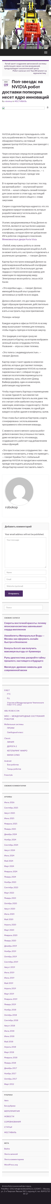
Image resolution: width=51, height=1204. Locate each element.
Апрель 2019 (10, 988)
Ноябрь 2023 (10, 882)
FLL (8, 698)
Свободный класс (15, 732)
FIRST (7, 690)
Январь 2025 (10, 829)
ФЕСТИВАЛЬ (21, 101)
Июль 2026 (9, 802)
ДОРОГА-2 (12, 746)
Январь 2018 (10, 1063)
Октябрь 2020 (10, 903)
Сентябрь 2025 (11, 807)
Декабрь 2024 (10, 834)
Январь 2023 (10, 898)
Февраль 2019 (10, 999)
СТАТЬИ (8, 1127)
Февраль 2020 (10, 935)
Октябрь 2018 (10, 1015)
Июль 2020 (9, 914)
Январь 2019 (10, 1004)
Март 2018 (9, 1052)
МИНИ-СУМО (13, 755)
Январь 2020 (10, 940)
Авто (6, 1100)
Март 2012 (9, 1084)
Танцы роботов (14, 769)
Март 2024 (9, 866)
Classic (7, 738)
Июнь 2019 (9, 978)
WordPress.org (11, 1164)
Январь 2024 (10, 877)
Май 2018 (8, 1041)
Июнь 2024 (9, 855)
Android (7, 761)
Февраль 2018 (10, 1057)
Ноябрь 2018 (10, 1009)
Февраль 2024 (10, 871)
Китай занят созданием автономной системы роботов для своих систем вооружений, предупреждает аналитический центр (25, 66)
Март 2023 (9, 892)
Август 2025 (9, 813)
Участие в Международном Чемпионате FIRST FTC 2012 (25, 703)
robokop (8, 101)
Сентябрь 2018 (11, 1020)
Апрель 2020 (10, 924)
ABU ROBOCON (11, 711)
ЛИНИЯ (10, 742)
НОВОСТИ (9, 1116)
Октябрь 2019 (10, 956)
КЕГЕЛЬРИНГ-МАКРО (17, 750)
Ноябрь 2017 (10, 1073)
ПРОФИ (10, 728)
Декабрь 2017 (10, 1068)
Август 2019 (9, 967)
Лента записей (11, 1154)
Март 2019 (9, 993)
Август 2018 (9, 1025)
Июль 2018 (9, 1031)
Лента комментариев (14, 1159)
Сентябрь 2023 (11, 887)
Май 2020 (8, 919)
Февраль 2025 (10, 823)
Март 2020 (9, 930)
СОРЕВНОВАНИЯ (12, 1121)
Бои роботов (13, 764)
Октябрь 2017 (10, 1079)
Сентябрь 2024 (11, 845)
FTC (9, 694)
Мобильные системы (14, 724)
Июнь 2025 (9, 818)
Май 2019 (8, 983)
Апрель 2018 (10, 1047)
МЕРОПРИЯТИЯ (12, 1111)
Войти (7, 1148)
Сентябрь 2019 (11, 962)
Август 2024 (9, 850)
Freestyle (8, 775)
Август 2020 (9, 908)
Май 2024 (8, 861)
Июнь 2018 (9, 1036)
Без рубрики (9, 1106)
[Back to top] (44, 1197)
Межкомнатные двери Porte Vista (19, 239)
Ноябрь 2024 (10, 839)
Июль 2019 (9, 972)
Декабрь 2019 (10, 946)
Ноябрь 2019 (10, 951)
